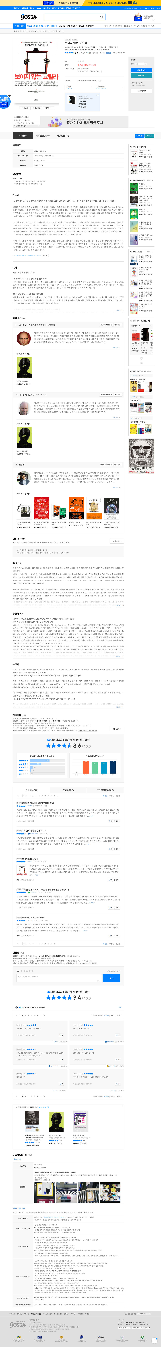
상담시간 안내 (145, 1328)
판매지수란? (104, 53)
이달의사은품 (127, 26)
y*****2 (133, 375)
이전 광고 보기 (152, 20)
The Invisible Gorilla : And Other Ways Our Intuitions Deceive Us (89, 49)
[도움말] (73, 69)
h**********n (111, 1042)
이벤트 (41, 26)
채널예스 (62, 26)
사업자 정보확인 (73, 1327)
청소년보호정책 (47, 1314)
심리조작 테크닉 (78, 1135)
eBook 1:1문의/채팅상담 (140, 1324)
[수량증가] (145, 64)
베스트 (29, 26)
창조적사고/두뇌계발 (35, 184)
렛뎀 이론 (142, 209)
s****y (113, 1090)
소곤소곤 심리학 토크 (145, 235)
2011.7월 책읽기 (136, 400)
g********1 (33, 892)
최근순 (105, 796)
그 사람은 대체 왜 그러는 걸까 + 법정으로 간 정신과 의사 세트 (145, 294)
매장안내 (54, 26)
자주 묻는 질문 (134, 1328)
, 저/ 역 (81, 47)
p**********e (34, 834)
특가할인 (136, 26)
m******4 (55, 1090)
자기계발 (33, 31)
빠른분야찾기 (19, 26)
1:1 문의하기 (123, 1328)
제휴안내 (73, 1314)
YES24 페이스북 (129, 1314)
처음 (17, 795)
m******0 (112, 1066)
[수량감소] (136, 64)
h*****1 (56, 1042)
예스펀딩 (74, 26)
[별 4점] (24, 971)
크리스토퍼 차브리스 (71, 47)
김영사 (101, 47)
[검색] (101, 17)
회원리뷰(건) (86, 53)
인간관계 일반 (57, 31)
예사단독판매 (117, 26)
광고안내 (66, 1314)
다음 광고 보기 (154, 20)
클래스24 (81, 26)
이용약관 (26, 1314)
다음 (141, 363)
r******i (30, 806)
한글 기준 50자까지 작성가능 (28, 976)
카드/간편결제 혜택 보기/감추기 (100, 80)
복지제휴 (80, 1314)
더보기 (149, 181)
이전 (141, 358)
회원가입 (129, 8)
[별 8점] (29, 971)
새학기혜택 (108, 26)
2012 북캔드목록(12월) (138, 379)
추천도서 (144, 26)
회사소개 (12, 1314)
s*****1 (30, 862)
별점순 (118, 796)
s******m (30, 920)
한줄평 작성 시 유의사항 (119, 971)
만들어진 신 (135, 343)
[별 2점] (21, 971)
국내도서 (22, 31)
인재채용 (19, 1314)
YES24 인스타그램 (135, 1314)
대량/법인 (151, 26)
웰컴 (15, 31)
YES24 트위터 (132, 1314)
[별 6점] (27, 971)
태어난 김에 (82, 101)
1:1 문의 (61, 1217)
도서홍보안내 (58, 1314)
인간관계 (44, 31)
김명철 (93, 47)
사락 (68, 26)
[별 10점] (32, 971)
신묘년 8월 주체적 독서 (138, 422)
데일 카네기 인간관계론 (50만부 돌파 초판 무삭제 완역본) (145, 198)
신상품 (35, 26)
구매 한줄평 (98, 1015)
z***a (132, 418)
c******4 (133, 397)
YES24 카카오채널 (126, 1314)
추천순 (111, 796)
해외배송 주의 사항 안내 (141, 83)
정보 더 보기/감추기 (79, 53)
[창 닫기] (97, 95)
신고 (45, 806)
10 (51, 796)
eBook (68, 87)
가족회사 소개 (144, 1313)
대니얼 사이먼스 (84, 47)
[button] (152, 335)
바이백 (47, 26)
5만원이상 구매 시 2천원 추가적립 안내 (101, 72)
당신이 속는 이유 (22, 381)
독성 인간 (142, 184)
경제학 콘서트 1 (74, 522)
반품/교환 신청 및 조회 (51, 1217)
